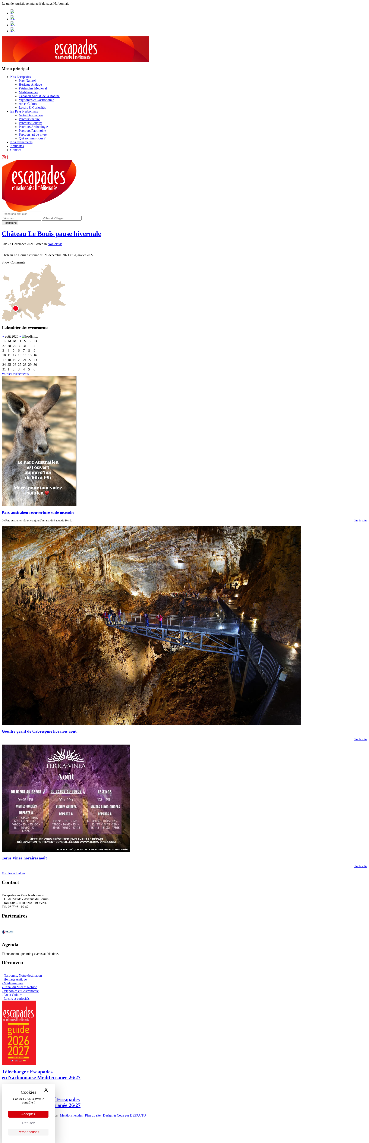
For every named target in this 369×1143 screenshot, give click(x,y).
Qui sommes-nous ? (32, 138)
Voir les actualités (13, 873)
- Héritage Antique (14, 979)
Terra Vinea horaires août (24, 858)
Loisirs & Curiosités (32, 107)
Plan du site (93, 1115)
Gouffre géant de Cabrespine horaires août (39, 731)
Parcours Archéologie (33, 127)
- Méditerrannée (12, 983)
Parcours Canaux (30, 123)
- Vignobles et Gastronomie (20, 991)
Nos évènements (21, 142)
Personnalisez (28, 1132)
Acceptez (28, 1114)
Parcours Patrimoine (32, 130)
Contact (15, 150)
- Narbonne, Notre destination (22, 975)
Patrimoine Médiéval (33, 88)
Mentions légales (71, 1115)
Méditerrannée (28, 92)
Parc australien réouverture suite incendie (38, 512)
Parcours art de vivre (33, 134)
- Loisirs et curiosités (15, 998)
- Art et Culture (12, 995)
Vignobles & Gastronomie (36, 100)
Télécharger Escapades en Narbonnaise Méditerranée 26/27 (41, 1074)
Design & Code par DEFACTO (124, 1115)
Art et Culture (28, 103)
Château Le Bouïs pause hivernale (51, 233)
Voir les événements (15, 374)
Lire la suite (360, 520)
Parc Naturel (27, 80)
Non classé (55, 244)
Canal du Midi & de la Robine (39, 96)
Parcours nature (29, 119)
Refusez (28, 1123)
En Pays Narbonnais (24, 111)
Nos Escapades (20, 77)
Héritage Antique (30, 84)
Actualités (17, 146)
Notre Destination (31, 115)
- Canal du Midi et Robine (19, 987)
